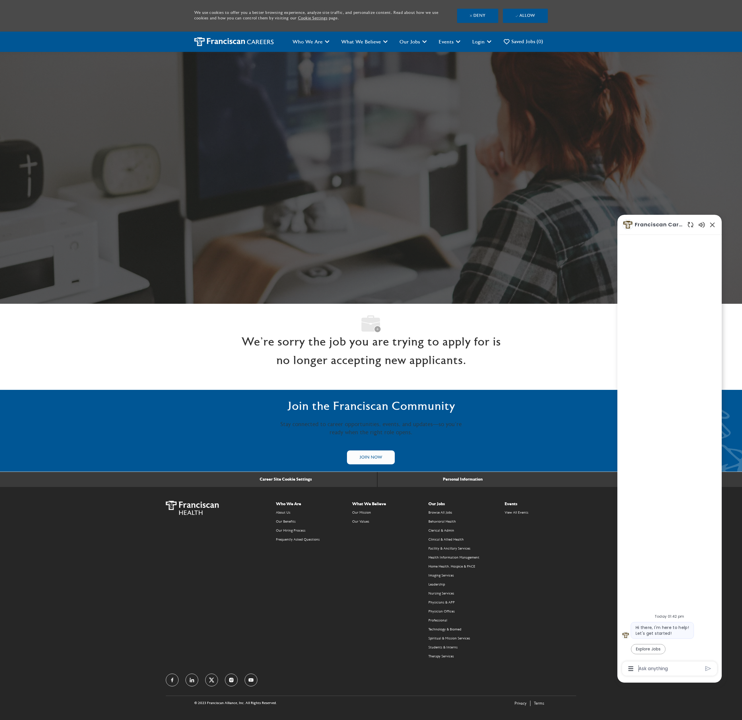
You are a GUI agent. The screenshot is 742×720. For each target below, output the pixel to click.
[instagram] (231, 680)
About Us (283, 512)
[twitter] (211, 680)
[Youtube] (251, 680)
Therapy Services (441, 656)
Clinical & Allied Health (446, 539)
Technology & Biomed (444, 629)
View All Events (516, 512)
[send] (708, 668)
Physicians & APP (441, 602)
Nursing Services (441, 593)
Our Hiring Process (290, 530)
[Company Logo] (234, 41)
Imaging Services (441, 575)
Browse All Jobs (440, 512)
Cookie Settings (313, 18)
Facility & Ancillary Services (449, 548)
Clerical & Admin (441, 530)
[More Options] (630, 668)
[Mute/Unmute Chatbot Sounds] (701, 224)
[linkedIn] (192, 680)
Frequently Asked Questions (298, 539)
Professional (437, 620)
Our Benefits (286, 521)
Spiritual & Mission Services (449, 638)
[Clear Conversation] (690, 224)
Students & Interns (443, 647)
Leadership (436, 584)
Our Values (360, 521)
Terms (539, 703)
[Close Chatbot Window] (712, 225)
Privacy (520, 703)
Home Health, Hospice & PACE (451, 566)
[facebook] (172, 680)
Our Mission (361, 512)
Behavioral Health (442, 521)
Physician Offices (441, 611)
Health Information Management (453, 557)
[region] (669, 446)
